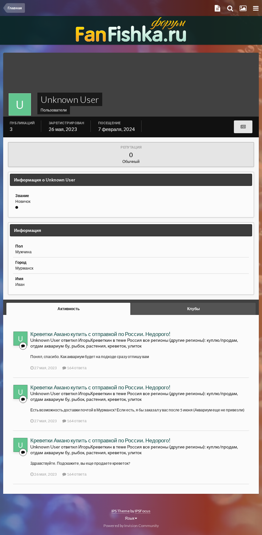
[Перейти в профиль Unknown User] (20, 339)
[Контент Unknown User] (243, 126)
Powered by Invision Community (131, 525)
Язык (130, 518)
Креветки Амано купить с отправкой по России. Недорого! (100, 334)
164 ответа (76, 367)
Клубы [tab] (193, 308)
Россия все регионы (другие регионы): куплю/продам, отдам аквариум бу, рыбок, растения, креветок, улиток (134, 342)
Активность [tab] (69, 308)
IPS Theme (121, 510)
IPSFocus (142, 510)
